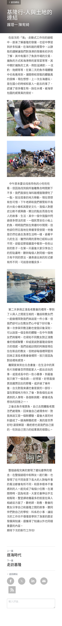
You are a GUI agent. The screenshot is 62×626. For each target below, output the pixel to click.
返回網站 (15, 2)
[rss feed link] (12, 589)
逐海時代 (14, 555)
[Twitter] (21, 581)
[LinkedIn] (32, 581)
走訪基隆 (14, 564)
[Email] (44, 581)
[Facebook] (10, 581)
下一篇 (10, 560)
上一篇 (10, 551)
